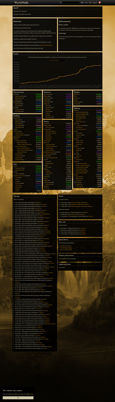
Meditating (48, 148)
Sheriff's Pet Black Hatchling (78, 206)
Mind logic (18, 104)
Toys (45, 159)
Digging (46, 100)
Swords (76, 123)
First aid (48, 167)
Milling (45, 180)
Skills (82, 2)
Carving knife (18, 168)
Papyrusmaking (50, 150)
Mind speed (18, 105)
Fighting (76, 110)
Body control (18, 100)
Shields (76, 161)
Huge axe (78, 137)
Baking (47, 135)
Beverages (48, 139)
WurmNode (21, 2)
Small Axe (78, 133)
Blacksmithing (19, 154)
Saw (16, 181)
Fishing (47, 105)
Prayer (75, 100)
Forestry (48, 109)
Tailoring (15, 131)
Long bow (78, 180)
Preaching (76, 98)
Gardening (48, 107)
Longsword (79, 125)
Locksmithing (19, 156)
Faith (75, 96)
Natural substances (51, 158)
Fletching (17, 122)
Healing (46, 165)
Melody (41, 236)
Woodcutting (47, 94)
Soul (14, 107)
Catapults (78, 184)
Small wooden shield (81, 163)
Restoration (49, 184)
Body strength (19, 96)
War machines (77, 182)
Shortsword (79, 127)
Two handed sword (81, 129)
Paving (45, 178)
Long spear (79, 148)
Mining (46, 96)
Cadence (39, 202)
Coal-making (47, 102)
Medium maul (79, 142)
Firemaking (47, 123)
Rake (16, 179)
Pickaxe (17, 183)
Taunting (78, 120)
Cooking (46, 129)
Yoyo (47, 161)
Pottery (15, 129)
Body (14, 94)
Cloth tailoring (19, 133)
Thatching (46, 188)
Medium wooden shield (82, 165)
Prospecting (47, 98)
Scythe (17, 191)
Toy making (18, 125)
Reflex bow (79, 178)
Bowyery (17, 120)
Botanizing (48, 117)
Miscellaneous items (18, 175)
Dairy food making (50, 131)
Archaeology (47, 182)
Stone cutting (49, 127)
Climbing (46, 186)
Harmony (41, 223)
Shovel (17, 177)
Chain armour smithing (23, 148)
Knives (15, 166)
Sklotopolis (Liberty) (50, 324)
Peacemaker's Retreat (76, 204)
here (31, 394)
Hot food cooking (50, 133)
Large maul (79, 144)
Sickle (16, 189)
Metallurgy (18, 158)
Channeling (77, 102)
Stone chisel (18, 187)
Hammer (17, 185)
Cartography (47, 140)
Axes (14, 172)
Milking (48, 113)
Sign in (95, 2)
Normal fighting (80, 118)
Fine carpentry (19, 123)
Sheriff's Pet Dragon (76, 202)
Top (86, 2)
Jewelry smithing (19, 159)
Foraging (48, 115)
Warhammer (79, 159)
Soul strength (19, 109)
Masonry (46, 125)
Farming (48, 111)
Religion (76, 94)
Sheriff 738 (63, 250)
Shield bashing (80, 122)
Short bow (78, 176)
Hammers (76, 158)
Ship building (18, 127)
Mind (14, 102)
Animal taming (49, 144)
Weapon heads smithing (23, 144)
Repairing (48, 154)
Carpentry (16, 118)
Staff (77, 152)
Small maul (79, 140)
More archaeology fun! (46, 45)
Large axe (78, 135)
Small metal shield (80, 169)
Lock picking (49, 173)
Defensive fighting (80, 116)
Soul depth (18, 111)
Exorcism (76, 104)
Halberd (78, 150)
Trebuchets (79, 186)
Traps (47, 175)
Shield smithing (21, 152)
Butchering (48, 137)
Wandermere (74, 214)
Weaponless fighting (81, 112)
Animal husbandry (50, 146)
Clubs (75, 154)
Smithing (15, 139)
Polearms (76, 146)
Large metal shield (81, 173)
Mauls (75, 139)
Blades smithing (21, 142)
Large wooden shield (81, 167)
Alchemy (46, 156)
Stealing (48, 171)
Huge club (78, 156)
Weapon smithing (20, 140)
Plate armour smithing (23, 150)
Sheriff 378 (63, 248)
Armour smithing (19, 146)
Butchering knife (19, 170)
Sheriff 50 (62, 246)
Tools (90, 2)
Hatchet (17, 174)
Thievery (46, 169)
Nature (46, 104)
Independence (40, 212)
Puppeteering (49, 163)
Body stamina (19, 98)
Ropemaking (16, 137)
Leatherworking (19, 135)
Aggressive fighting (81, 114)
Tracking (46, 176)
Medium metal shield (81, 171)
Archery (76, 175)
